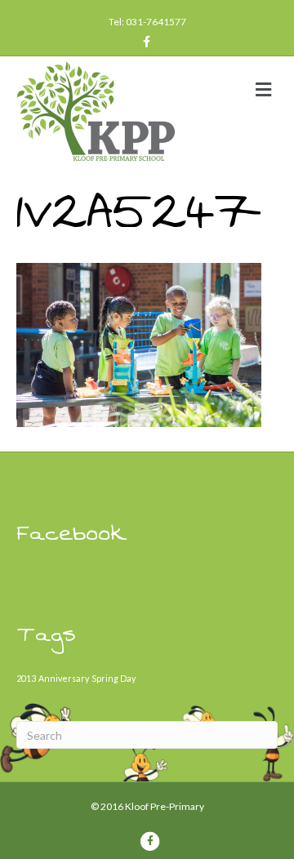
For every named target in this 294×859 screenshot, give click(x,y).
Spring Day (113, 678)
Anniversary (63, 678)
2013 (26, 678)
